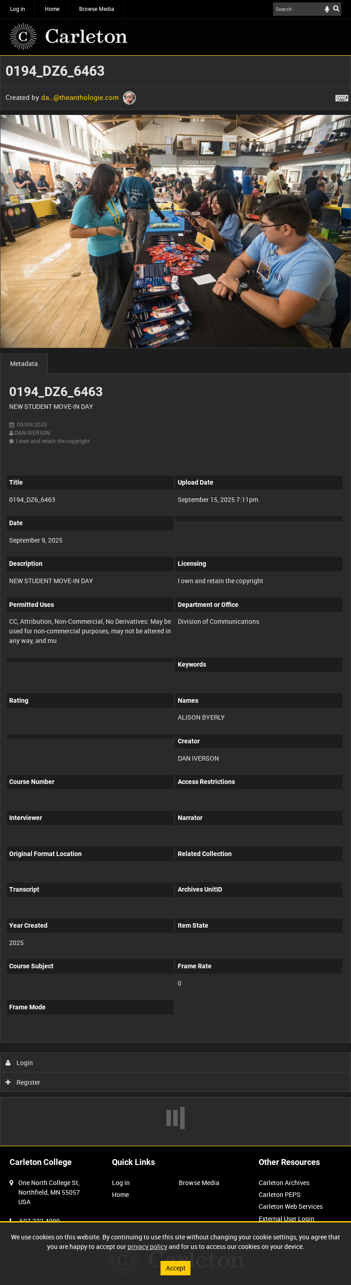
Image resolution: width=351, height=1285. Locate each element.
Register (27, 1082)
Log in (17, 8)
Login (24, 1062)
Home (52, 8)
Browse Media (96, 8)
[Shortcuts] (341, 96)
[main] (175, 601)
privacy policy (147, 1246)
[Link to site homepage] (69, 36)
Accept (176, 1268)
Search (336, 8)
